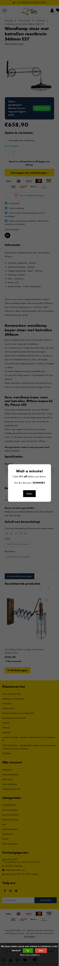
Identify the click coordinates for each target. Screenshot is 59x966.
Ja (28, 951)
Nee (41, 951)
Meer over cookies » (30, 955)
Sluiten (29, 493)
